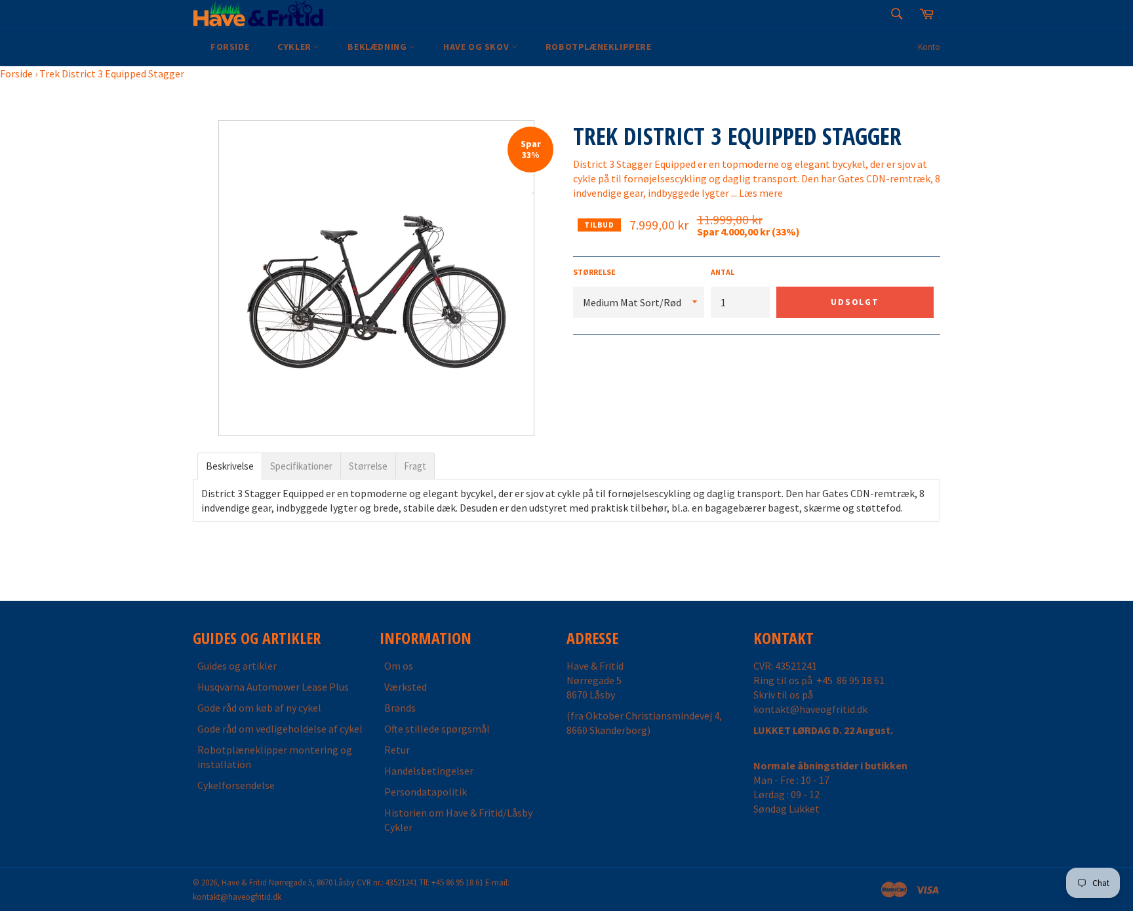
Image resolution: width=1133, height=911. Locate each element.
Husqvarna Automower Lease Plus (273, 686)
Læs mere (761, 192)
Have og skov (477, 46)
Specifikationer (301, 466)
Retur (397, 749)
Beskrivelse (230, 466)
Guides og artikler (237, 665)
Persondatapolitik (425, 791)
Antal (722, 272)
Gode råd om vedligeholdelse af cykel (280, 728)
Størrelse (594, 272)
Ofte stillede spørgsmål (437, 728)
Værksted (405, 686)
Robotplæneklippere (599, 46)
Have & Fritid (244, 882)
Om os (398, 665)
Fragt (415, 466)
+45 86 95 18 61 (850, 680)
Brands (400, 707)
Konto (929, 46)
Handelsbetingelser (428, 770)
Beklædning (378, 46)
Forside (229, 46)
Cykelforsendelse (236, 785)
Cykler (295, 46)
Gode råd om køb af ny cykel (259, 707)
